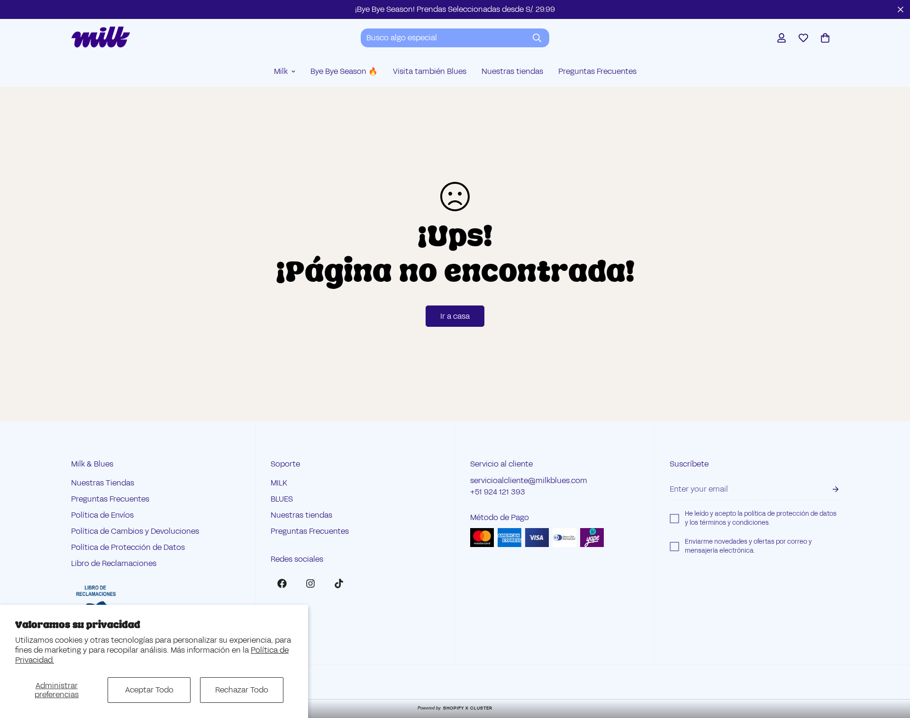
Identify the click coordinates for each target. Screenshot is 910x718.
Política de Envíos (102, 515)
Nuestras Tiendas (102, 482)
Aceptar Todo (149, 689)
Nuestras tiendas (512, 71)
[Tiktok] (339, 583)
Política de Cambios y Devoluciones (135, 531)
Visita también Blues (429, 71)
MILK (279, 482)
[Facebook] (282, 583)
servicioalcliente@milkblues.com (528, 480)
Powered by (455, 708)
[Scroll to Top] (891, 666)
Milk (281, 71)
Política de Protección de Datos (128, 547)
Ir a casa (455, 316)
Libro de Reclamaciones (113, 563)
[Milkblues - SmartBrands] (100, 37)
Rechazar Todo (241, 689)
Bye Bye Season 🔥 (344, 71)
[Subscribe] (828, 489)
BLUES (282, 499)
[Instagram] (310, 583)
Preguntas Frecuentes (597, 71)
